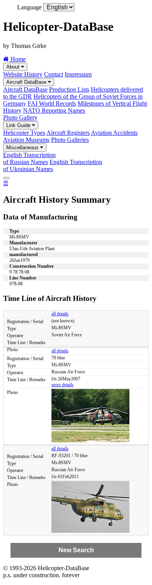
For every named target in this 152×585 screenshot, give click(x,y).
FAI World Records (52, 103)
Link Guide (19, 125)
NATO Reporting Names (54, 110)
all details (60, 313)
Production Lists (69, 89)
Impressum (78, 74)
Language (29, 7)
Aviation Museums (26, 139)
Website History (22, 74)
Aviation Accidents (114, 132)
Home (17, 59)
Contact (53, 74)
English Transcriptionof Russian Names (29, 158)
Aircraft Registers (68, 132)
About (13, 67)
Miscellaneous (23, 147)
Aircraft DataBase (27, 82)
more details (62, 384)
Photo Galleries (70, 139)
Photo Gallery (20, 117)
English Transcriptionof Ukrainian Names (52, 165)
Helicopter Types (24, 132)
